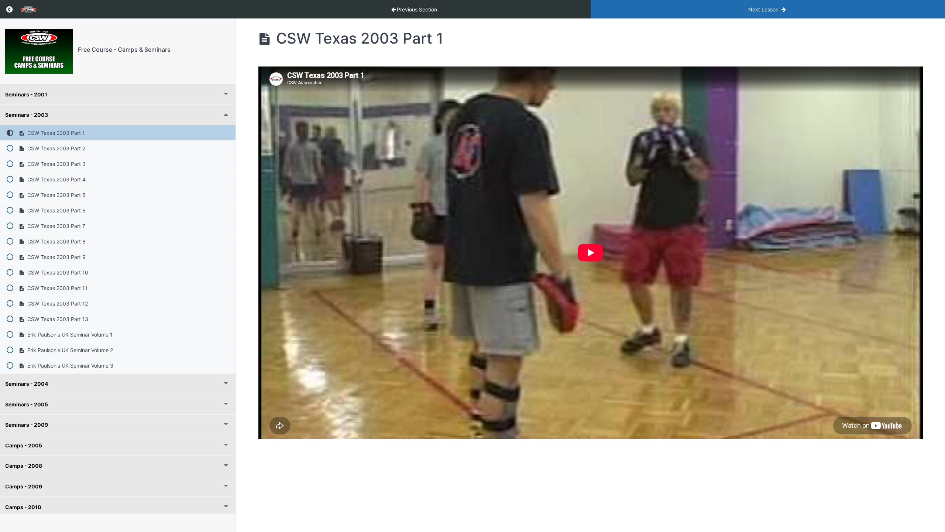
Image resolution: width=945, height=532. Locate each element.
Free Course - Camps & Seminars (124, 49)
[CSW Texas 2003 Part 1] (39, 51)
